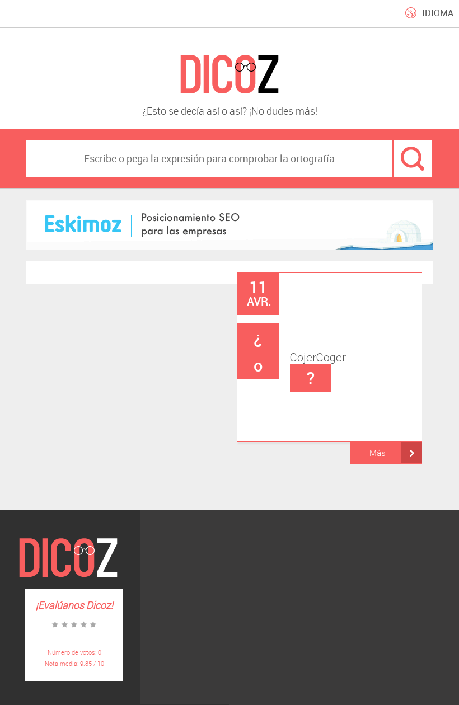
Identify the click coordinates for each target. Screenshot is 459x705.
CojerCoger (300, 357)
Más (377, 452)
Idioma (437, 13)
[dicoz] (229, 75)
